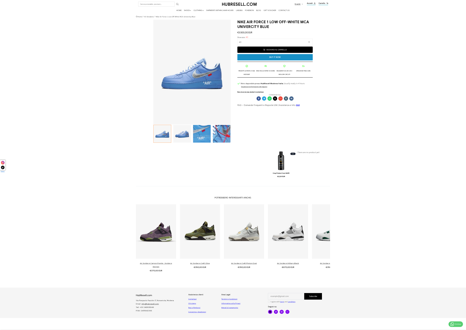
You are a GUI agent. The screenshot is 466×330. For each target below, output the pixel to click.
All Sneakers (149, 17)
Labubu (239, 10)
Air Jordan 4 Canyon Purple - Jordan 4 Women (156, 265)
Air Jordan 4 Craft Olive (200, 263)
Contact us (284, 10)
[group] (162, 134)
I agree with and (282, 302)
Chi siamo (192, 303)
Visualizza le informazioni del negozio (254, 87)
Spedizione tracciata (303, 71)
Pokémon (249, 10)
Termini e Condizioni (229, 299)
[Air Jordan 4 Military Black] (288, 231)
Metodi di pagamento (229, 308)
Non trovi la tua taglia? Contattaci (250, 92)
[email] (280, 98)
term (282, 302)
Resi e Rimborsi (194, 308)
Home (179, 10)
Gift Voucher (270, 10)
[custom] (282, 312)
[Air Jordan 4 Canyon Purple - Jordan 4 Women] (156, 231)
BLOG (258, 10)
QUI (298, 105)
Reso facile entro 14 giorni (265, 71)
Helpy (3, 171)
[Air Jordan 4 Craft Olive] (200, 231)
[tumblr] (286, 98)
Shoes (187, 10)
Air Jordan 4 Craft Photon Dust (244, 263)
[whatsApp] (269, 98)
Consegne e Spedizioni (197, 312)
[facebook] (259, 98)
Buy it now (275, 57)
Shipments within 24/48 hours (220, 10)
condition (291, 302)
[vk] (291, 98)
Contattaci (192, 299)
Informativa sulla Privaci (230, 303)
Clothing (198, 10)
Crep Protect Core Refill (281, 173)
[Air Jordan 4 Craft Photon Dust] (244, 231)
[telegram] (264, 98)
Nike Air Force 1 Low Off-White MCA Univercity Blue (175, 17)
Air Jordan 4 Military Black (288, 263)
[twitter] (275, 98)
